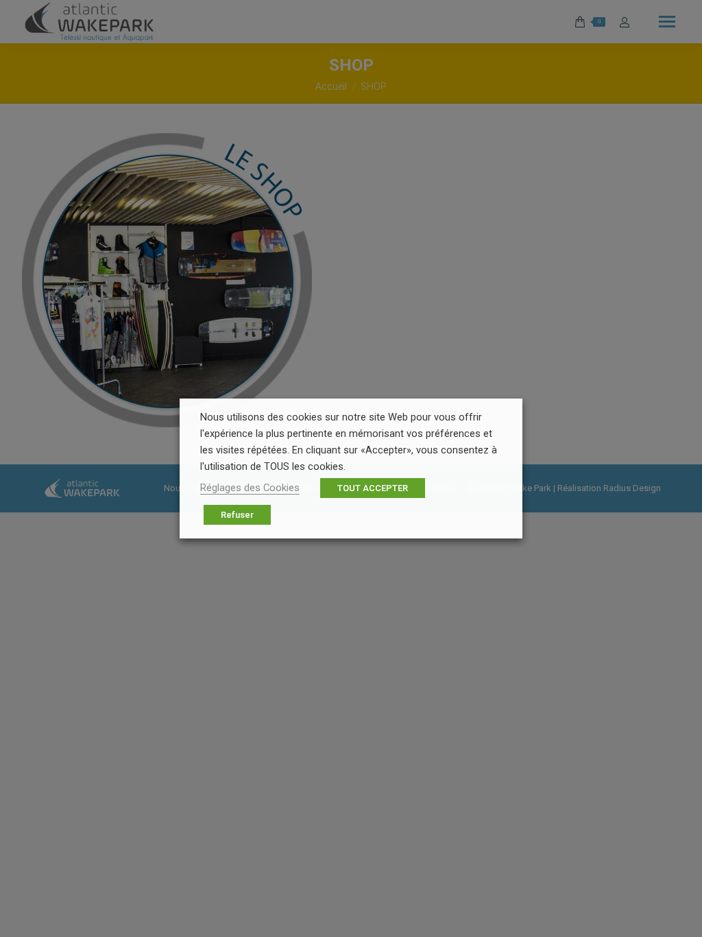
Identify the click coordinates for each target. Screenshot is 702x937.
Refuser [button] (237, 515)
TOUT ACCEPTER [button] (372, 488)
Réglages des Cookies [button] (250, 488)
